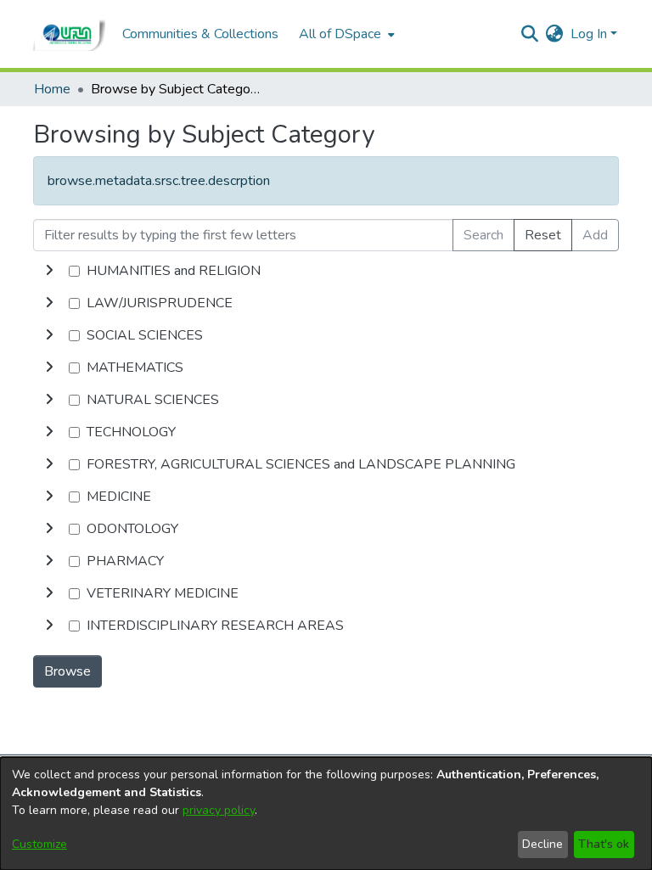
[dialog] (326, 813)
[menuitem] (345, 34)
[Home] (69, 34)
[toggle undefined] (49, 271)
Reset (543, 235)
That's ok (603, 844)
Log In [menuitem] (588, 34)
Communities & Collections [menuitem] (200, 34)
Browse (67, 671)
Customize (39, 844)
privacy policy (219, 810)
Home (52, 89)
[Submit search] (530, 34)
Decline (542, 844)
